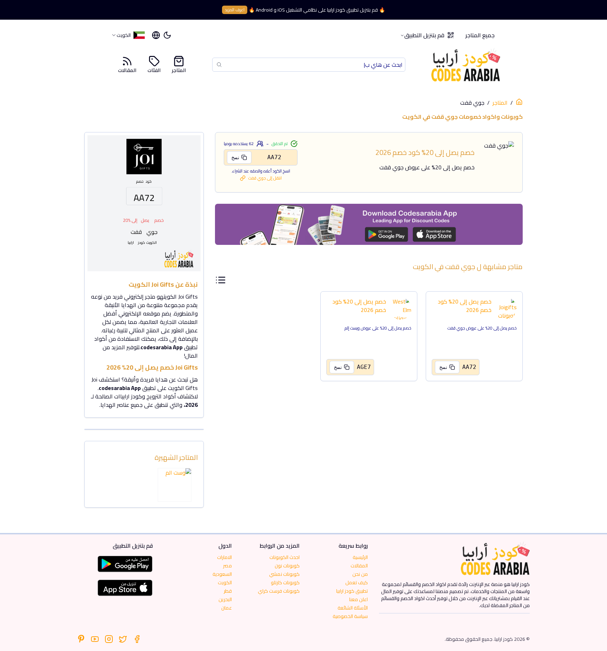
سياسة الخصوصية (350, 616)
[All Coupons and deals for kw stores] (369, 224)
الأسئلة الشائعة (353, 607)
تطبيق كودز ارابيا (352, 590)
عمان (226, 607)
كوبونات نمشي (284, 574)
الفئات (154, 70)
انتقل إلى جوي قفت (265, 178)
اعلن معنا (358, 599)
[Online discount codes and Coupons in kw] (519, 101)
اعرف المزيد (234, 10)
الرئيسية (360, 557)
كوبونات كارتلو (285, 582)
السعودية (222, 574)
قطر (228, 590)
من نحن (360, 574)
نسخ (235, 157)
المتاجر (179, 70)
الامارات (224, 557)
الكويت (225, 582)
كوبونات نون (287, 565)
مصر (227, 565)
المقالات (127, 70)
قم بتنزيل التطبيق (424, 35)
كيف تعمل (356, 582)
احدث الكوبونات (284, 557)
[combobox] (128, 35)
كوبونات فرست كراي (279, 590)
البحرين (225, 599)
